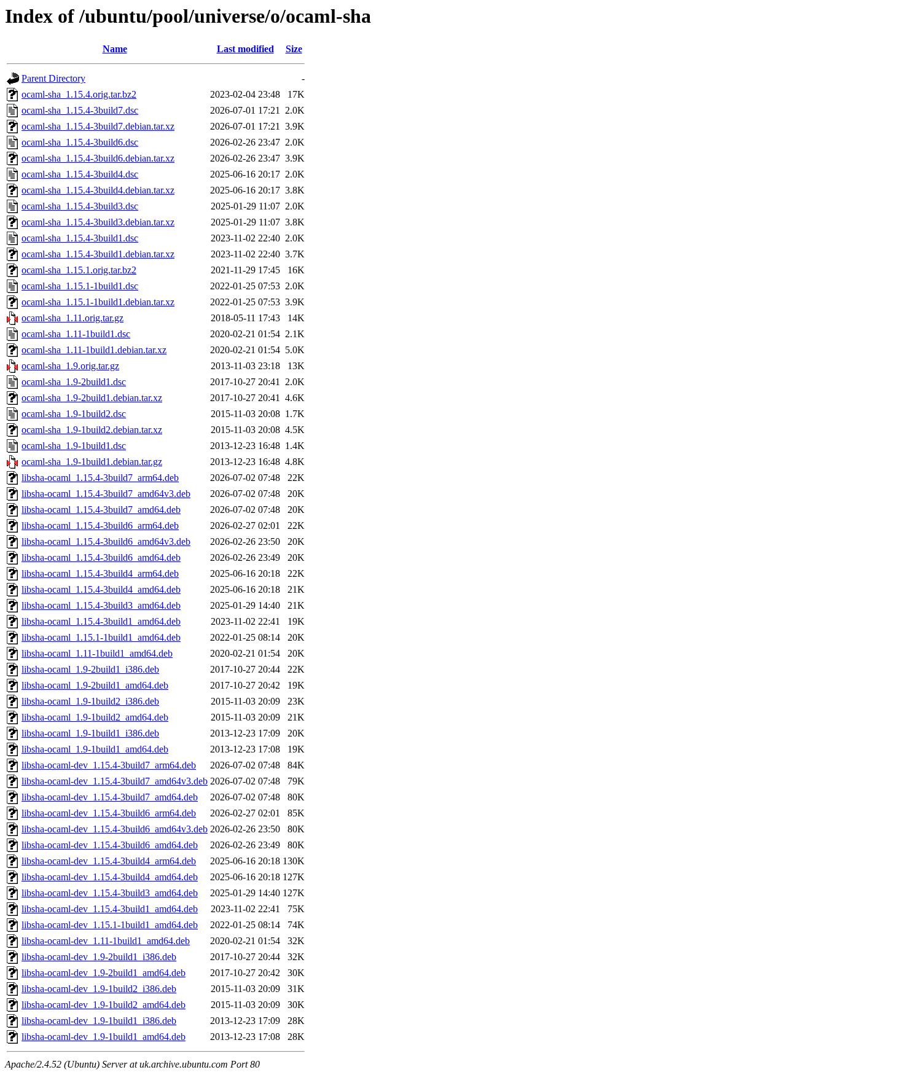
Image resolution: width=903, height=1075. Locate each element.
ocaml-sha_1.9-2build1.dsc (74, 382)
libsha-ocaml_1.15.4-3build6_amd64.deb (101, 557)
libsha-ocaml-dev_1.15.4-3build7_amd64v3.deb (115, 781)
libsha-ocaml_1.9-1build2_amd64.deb (95, 717)
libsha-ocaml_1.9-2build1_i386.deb (90, 669)
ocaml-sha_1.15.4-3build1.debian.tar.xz (98, 254)
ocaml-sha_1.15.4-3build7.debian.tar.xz (98, 126)
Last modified (245, 49)
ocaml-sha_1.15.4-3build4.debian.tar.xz (98, 190)
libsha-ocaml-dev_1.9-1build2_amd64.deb (104, 1004)
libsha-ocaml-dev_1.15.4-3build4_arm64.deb (109, 861)
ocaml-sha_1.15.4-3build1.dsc (80, 238)
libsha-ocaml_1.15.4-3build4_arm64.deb (100, 573)
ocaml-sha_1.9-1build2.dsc (74, 413)
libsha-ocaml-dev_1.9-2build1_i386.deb (99, 957)
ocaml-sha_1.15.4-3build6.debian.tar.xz (98, 158)
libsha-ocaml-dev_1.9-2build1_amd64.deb (104, 973)
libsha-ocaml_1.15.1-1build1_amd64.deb (101, 637)
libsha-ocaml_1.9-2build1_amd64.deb (95, 685)
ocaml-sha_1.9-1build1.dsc (74, 445)
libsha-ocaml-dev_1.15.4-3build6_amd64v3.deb (115, 829)
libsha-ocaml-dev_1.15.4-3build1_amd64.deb (110, 909)
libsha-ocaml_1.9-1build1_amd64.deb (95, 749)
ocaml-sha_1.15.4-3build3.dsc (80, 206)
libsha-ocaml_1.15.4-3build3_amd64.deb (101, 605)
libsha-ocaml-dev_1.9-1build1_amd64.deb (104, 1036)
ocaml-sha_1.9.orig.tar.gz (70, 366)
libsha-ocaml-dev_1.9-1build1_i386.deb (99, 1020)
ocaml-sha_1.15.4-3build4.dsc (80, 174)
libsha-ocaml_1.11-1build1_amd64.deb (97, 653)
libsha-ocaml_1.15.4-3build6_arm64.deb (100, 525)
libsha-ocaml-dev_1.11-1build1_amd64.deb (106, 941)
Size (294, 49)
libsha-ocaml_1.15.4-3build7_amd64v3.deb (106, 493)
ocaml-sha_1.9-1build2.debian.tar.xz (92, 429)
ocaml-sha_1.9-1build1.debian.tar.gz (92, 461)
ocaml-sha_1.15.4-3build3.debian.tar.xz (98, 222)
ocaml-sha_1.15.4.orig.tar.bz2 (79, 94)
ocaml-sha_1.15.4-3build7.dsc (80, 110)
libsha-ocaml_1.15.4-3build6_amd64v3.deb (106, 541)
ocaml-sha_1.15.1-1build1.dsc (80, 286)
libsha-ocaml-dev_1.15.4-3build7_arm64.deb (109, 765)
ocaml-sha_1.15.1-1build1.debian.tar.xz (98, 302)
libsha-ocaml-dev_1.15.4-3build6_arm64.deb (109, 813)
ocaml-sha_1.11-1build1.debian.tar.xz (94, 350)
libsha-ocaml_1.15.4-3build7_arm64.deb (100, 477)
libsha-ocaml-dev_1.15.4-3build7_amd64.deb (110, 797)
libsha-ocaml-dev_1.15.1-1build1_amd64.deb (110, 925)
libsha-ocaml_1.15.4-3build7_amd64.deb (101, 509)
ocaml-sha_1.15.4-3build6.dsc (80, 142)
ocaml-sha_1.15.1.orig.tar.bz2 (79, 270)
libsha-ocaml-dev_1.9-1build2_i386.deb (99, 988)
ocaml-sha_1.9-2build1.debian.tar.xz (92, 398)
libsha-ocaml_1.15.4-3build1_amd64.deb (101, 621)
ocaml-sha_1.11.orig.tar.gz (72, 318)
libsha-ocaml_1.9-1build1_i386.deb (90, 733)
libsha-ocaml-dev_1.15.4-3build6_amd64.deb (110, 845)
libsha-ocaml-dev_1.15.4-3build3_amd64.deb (110, 893)
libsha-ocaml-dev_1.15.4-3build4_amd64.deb (110, 877)
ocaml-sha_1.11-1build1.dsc (76, 334)
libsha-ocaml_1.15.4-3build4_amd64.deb (101, 589)
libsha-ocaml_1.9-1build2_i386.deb (90, 701)
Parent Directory (53, 78)
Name (115, 49)
